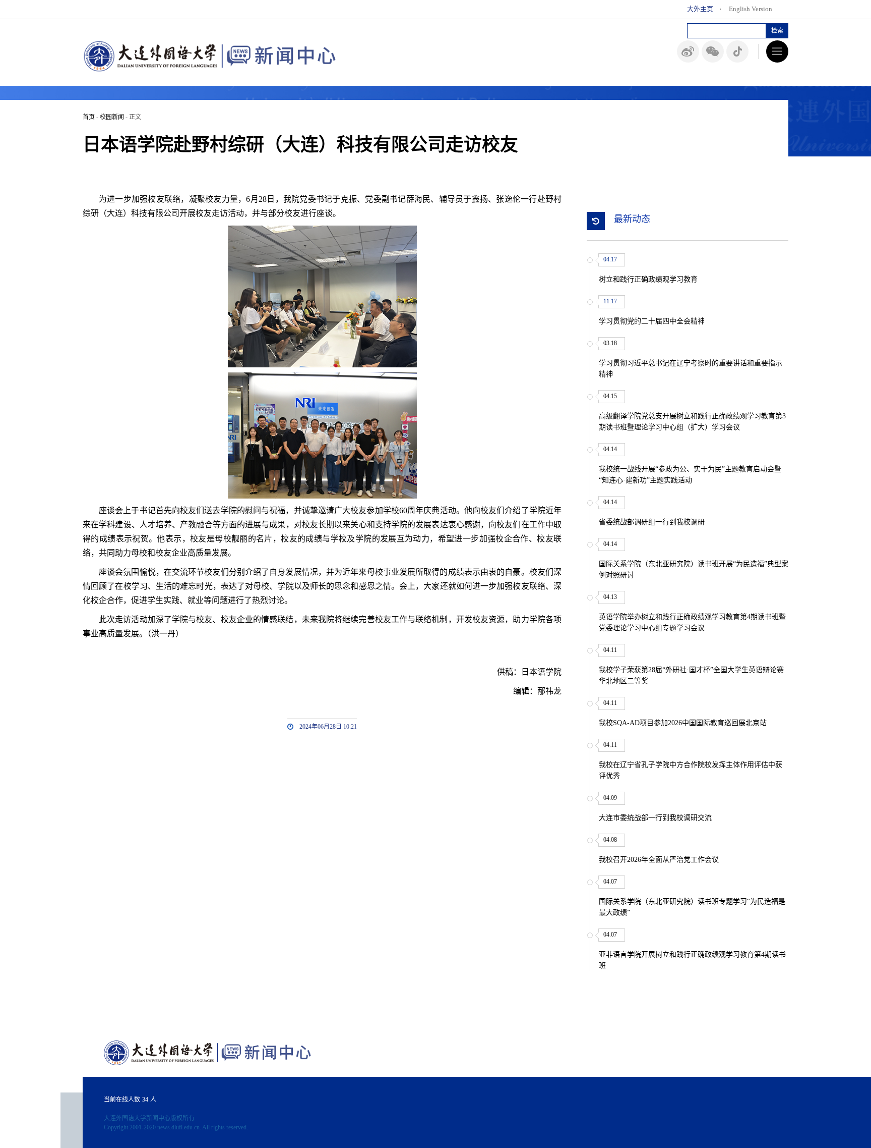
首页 (89, 117)
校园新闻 (112, 117)
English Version (750, 9)
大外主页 (700, 9)
